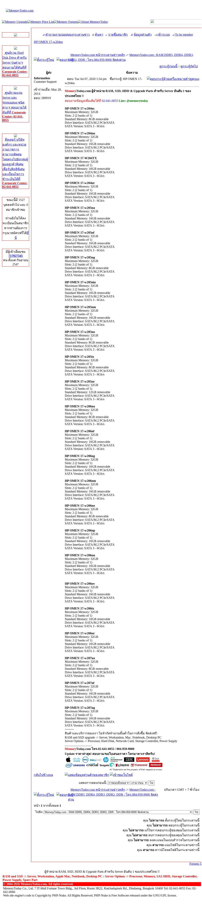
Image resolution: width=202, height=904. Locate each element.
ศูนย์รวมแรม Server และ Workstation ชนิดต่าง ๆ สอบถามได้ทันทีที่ (14, 106)
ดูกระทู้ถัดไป (189, 66)
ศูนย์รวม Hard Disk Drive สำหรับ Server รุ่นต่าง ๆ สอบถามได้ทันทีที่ (14, 64)
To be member (184, 34)
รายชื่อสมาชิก (118, 34)
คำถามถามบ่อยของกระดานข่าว (67, 34)
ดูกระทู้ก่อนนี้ (168, 66)
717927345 (15, 255)
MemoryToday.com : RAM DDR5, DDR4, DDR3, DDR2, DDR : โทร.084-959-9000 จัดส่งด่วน (113, 794)
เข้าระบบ (164, 34)
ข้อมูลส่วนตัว (143, 34)
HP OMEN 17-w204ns (48, 42)
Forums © (195, 863)
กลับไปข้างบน (43, 775)
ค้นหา (99, 34)
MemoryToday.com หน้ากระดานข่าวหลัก (97, 55)
